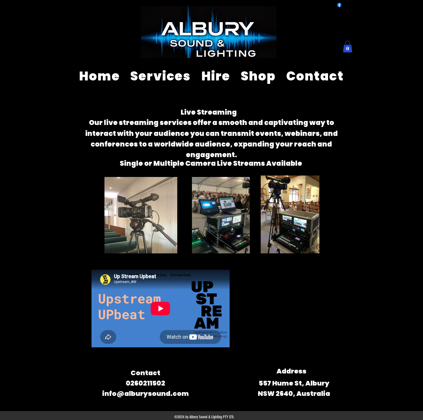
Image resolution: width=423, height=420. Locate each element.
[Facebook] (339, 5)
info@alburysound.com (145, 393)
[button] (347, 47)
